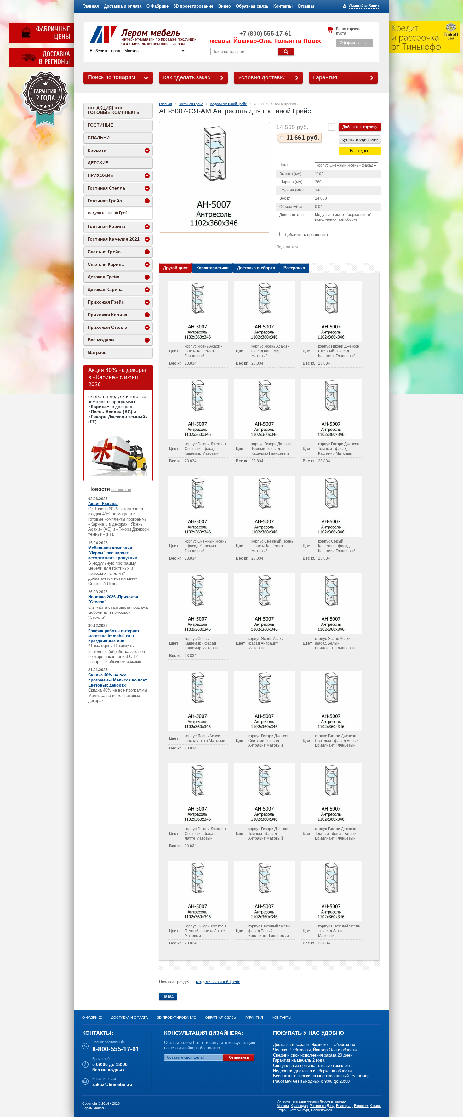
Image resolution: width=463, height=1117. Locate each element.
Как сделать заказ (186, 77)
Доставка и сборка (256, 267)
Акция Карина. (103, 503)
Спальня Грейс (104, 251)
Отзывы (306, 6)
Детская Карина (105, 289)
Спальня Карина (106, 264)
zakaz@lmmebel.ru (112, 1084)
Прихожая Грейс (106, 302)
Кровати (97, 150)
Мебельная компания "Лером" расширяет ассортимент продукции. (113, 553)
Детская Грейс (103, 276)
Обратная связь (252, 6)
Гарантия (325, 77)
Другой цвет (175, 267)
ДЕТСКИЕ (98, 162)
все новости (121, 490)
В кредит (360, 150)
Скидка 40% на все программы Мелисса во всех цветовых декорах (117, 680)
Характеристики (212, 267)
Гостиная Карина (106, 226)
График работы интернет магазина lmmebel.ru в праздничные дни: (113, 636)
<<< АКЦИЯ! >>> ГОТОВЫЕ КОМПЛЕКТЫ (114, 110)
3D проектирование (193, 6)
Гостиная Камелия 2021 (114, 239)
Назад (168, 996)
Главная (91, 6)
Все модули (101, 339)
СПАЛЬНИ (99, 137)
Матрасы (98, 352)
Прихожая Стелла (107, 327)
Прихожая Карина (107, 314)
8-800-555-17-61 (115, 1049)
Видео (224, 6)
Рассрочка (294, 267)
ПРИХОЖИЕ (100, 175)
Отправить (239, 1057)
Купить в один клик (359, 139)
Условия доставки (262, 77)
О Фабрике (157, 6)
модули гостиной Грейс (228, 104)
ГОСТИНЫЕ (100, 125)
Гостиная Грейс (191, 104)
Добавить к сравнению (305, 234)
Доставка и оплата (122, 6)
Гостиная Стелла (106, 188)
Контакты (283, 6)
